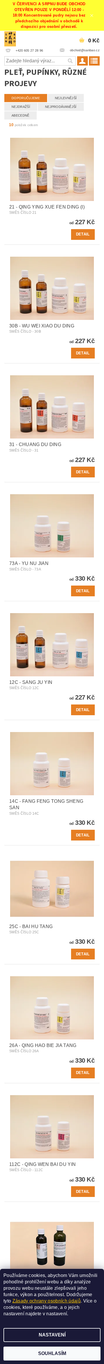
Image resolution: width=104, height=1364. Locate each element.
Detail (83, 234)
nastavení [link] (56, 1313)
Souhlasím (52, 1353)
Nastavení (52, 1334)
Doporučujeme (26, 98)
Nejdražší (21, 106)
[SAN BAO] (10, 38)
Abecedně (20, 115)
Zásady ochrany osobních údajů (46, 1300)
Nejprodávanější (61, 106)
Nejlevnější (66, 98)
